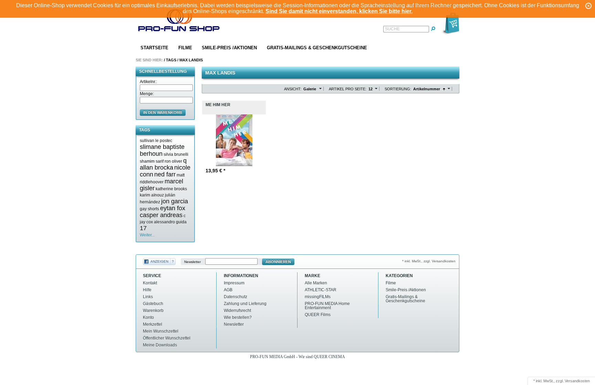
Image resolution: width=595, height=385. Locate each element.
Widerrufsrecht (237, 310)
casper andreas (161, 215)
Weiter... (147, 235)
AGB (228, 289)
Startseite (154, 47)
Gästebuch (153, 303)
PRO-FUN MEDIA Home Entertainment (327, 305)
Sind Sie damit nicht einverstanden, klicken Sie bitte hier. (339, 11)
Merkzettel (152, 324)
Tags (171, 60)
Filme (185, 47)
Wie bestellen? (238, 317)
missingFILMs (318, 296)
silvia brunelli (176, 154)
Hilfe (147, 289)
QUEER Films (318, 314)
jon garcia (174, 201)
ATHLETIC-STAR (320, 289)
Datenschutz (235, 296)
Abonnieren (278, 262)
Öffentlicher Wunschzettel (166, 338)
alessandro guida (170, 222)
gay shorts (149, 208)
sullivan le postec (156, 140)
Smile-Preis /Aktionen (229, 47)
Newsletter (192, 262)
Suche (392, 29)
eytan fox (172, 208)
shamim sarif (152, 161)
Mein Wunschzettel (160, 331)
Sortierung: (398, 89)
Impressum (234, 283)
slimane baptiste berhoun (162, 150)
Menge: (147, 93)
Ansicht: (292, 89)
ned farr (165, 174)
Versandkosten (577, 381)
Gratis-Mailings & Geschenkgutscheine (317, 47)
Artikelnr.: (148, 81)
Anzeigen (159, 261)
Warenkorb (153, 310)
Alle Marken (316, 283)
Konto (148, 317)
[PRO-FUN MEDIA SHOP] (179, 22)
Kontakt (150, 283)
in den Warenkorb (162, 112)
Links (148, 296)
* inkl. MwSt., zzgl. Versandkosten (429, 261)
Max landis (191, 60)
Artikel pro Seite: (347, 89)
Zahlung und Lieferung (245, 303)
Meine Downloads (160, 345)
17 (143, 228)
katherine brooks (171, 188)
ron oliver (173, 161)
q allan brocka (163, 164)
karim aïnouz (152, 195)
